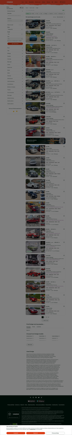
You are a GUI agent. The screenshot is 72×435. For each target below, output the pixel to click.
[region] (36, 430)
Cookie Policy (32, 429)
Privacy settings (55, 433)
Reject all (36, 433)
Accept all (16, 433)
